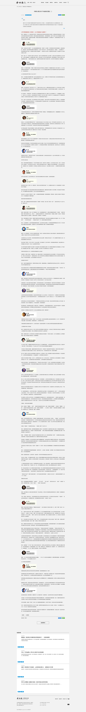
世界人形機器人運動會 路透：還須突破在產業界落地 (34, 682)
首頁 (17, 6)
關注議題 (46, 2)
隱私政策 (64, 698)
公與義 (22, 646)
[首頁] (21, 2)
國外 (19, 646)
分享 (63, 14)
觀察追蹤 (42, 2)
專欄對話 (51, 2)
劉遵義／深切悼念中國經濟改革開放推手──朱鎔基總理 (35, 637)
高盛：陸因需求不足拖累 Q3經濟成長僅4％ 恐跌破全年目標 (37, 667)
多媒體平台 (56, 2)
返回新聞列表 (43, 622)
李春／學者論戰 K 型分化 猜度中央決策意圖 (32, 652)
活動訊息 (60, 2)
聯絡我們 (60, 698)
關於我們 (65, 2)
